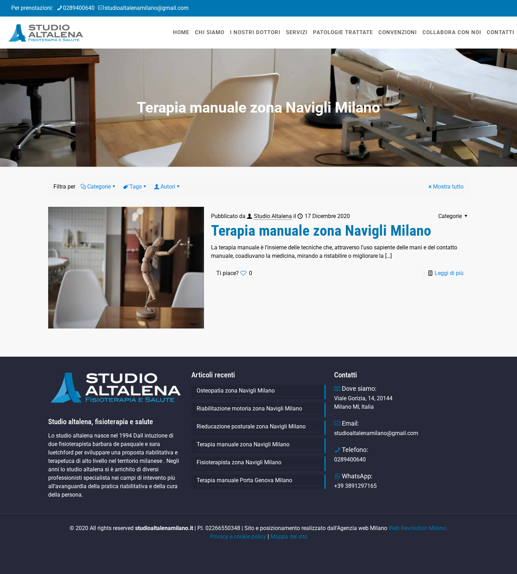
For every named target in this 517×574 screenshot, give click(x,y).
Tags (135, 186)
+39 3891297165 (355, 486)
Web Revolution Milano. (418, 528)
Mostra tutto (448, 186)
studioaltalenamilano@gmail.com (146, 8)
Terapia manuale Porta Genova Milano (244, 480)
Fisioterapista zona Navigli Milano (239, 462)
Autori (167, 186)
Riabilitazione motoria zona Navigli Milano (249, 408)
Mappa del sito (288, 536)
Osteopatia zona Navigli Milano (236, 390)
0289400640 (79, 8)
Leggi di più (449, 273)
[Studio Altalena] (45, 31)
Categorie (99, 186)
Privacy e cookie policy (238, 536)
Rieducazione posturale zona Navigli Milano (252, 426)
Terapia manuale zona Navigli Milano (321, 230)
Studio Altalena (273, 216)
